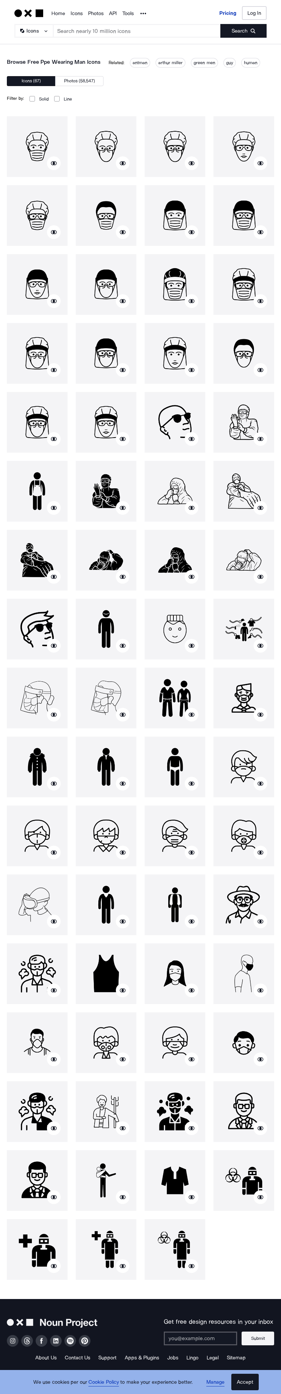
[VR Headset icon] (37, 904)
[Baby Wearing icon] (106, 1180)
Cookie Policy (103, 1382)
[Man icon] (175, 629)
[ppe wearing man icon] (37, 146)
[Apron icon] (37, 491)
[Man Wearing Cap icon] (106, 629)
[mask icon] (243, 698)
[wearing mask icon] (175, 973)
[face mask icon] (243, 767)
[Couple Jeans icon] (175, 698)
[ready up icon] (106, 1111)
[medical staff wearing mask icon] (37, 698)
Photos (95, 13)
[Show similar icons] (54, 163)
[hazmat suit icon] (243, 422)
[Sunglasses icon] (175, 422)
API (113, 13)
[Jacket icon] (106, 767)
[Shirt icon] (175, 1180)
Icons (77, 13)
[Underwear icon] (175, 767)
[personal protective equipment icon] (243, 1180)
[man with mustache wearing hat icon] (243, 904)
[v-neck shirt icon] (106, 904)
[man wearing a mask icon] (37, 1042)
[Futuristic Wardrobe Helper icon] (243, 629)
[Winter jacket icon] (37, 767)
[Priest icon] (175, 904)
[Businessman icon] (243, 1111)
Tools (128, 13)
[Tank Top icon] (106, 973)
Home (58, 13)
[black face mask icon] (243, 973)
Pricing (227, 13)
